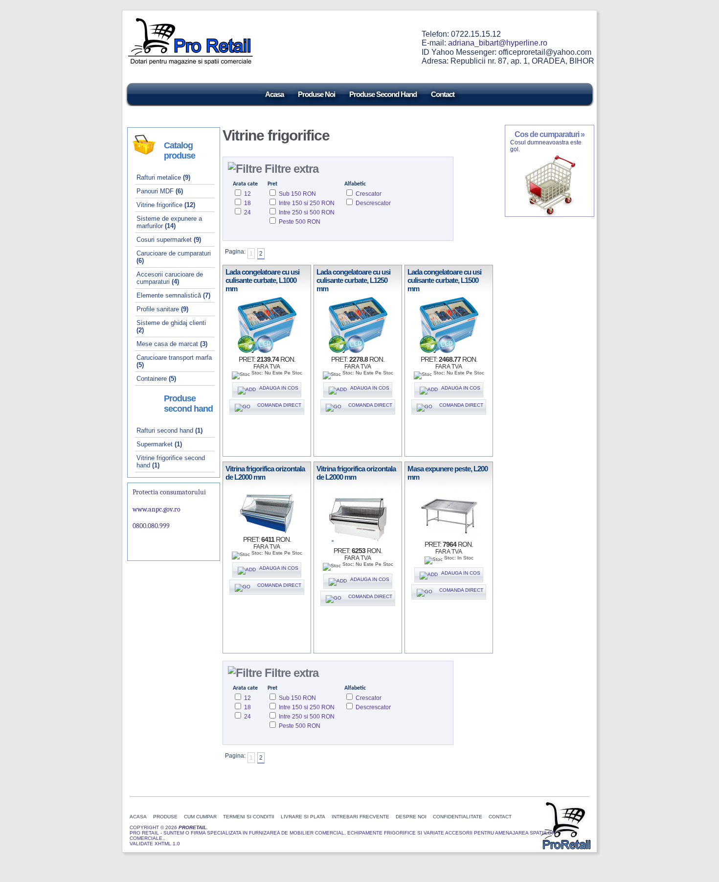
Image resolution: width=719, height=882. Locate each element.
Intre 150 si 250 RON (306, 203)
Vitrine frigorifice (165, 205)
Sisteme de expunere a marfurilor (169, 222)
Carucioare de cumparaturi (173, 257)
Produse (165, 816)
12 (247, 193)
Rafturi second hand (169, 430)
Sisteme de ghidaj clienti (171, 326)
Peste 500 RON (298, 221)
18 (247, 203)
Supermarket (159, 444)
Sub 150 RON (296, 193)
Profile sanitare (162, 309)
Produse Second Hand (383, 94)
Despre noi (411, 816)
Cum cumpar (200, 816)
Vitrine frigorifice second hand (170, 461)
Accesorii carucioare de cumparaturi (169, 278)
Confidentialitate (458, 816)
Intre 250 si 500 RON (306, 212)
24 (247, 212)
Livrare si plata (303, 816)
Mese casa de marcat (171, 344)
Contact (442, 94)
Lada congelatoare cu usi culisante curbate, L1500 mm (444, 280)
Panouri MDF (159, 191)
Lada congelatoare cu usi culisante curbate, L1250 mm (353, 280)
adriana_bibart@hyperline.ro (497, 43)
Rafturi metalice (163, 177)
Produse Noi (316, 94)
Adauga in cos (278, 388)
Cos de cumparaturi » (549, 134)
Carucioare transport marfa (174, 361)
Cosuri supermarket (168, 239)
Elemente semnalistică (173, 295)
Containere (156, 378)
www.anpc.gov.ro (156, 509)
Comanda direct (277, 405)
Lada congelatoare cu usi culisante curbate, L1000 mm (262, 280)
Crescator (368, 193)
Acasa (274, 94)
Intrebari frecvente (360, 816)
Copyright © (147, 827)
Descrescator (372, 203)
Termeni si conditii (248, 816)
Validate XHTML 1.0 (155, 843)
